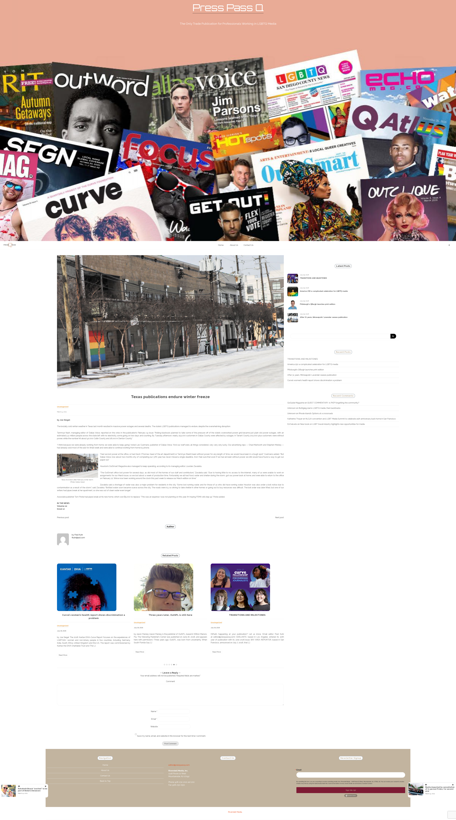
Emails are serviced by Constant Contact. (361, 783)
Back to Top (105, 781)
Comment (170, 681)
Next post (279, 517)
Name (154, 711)
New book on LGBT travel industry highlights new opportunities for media (332, 424)
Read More (63, 652)
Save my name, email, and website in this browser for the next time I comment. (171, 736)
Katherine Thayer (294, 419)
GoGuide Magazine (295, 403)
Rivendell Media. (235, 812)
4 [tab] (171, 664)
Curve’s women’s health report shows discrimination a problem (314, 380)
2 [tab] (166, 664)
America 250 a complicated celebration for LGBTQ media (170, 615)
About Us (234, 245)
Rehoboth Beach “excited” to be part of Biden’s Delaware (32, 790)
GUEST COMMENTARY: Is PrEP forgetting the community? (333, 403)
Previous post (63, 517)
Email (154, 719)
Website (154, 726)
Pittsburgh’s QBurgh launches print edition (247, 615)
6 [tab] (176, 664)
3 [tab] (169, 664)
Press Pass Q (228, 7)
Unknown (291, 408)
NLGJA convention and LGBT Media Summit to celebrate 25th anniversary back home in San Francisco (351, 419)
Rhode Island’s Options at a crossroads (316, 413)
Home (220, 245)
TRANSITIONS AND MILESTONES (93, 615)
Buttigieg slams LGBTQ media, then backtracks (319, 408)
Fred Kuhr (78, 535)
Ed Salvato (292, 424)
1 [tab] (164, 664)
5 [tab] (174, 664)
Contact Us (248, 245)
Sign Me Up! (351, 790)
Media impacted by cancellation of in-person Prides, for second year (440, 789)
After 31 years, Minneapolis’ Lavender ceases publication (323, 317)
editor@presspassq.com (179, 765)
